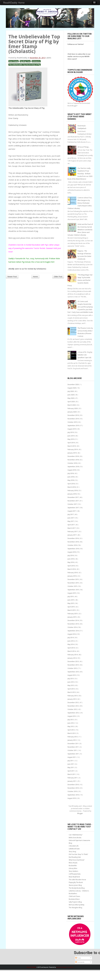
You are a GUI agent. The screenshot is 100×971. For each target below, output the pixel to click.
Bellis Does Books (75, 838)
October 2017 (73, 504)
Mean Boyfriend (74, 877)
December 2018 (73, 456)
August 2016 (72, 552)
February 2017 (73, 532)
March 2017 (72, 528)
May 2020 (71, 398)
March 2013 (72, 692)
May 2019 (71, 439)
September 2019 (73, 425)
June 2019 (71, 436)
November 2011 (73, 747)
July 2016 (71, 555)
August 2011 (72, 757)
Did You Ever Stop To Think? (78, 854)
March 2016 (72, 569)
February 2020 (73, 408)
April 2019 (71, 443)
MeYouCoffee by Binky (76, 905)
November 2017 (73, 501)
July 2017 (71, 514)
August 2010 (72, 798)
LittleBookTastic (74, 849)
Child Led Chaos (74, 896)
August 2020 (72, 388)
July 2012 (71, 720)
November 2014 (73, 624)
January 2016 (72, 576)
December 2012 (73, 702)
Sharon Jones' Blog (75, 885)
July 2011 (71, 761)
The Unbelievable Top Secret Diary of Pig (24, 65)
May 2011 (71, 767)
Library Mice (73, 868)
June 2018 (71, 477)
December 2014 (73, 620)
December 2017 (73, 497)
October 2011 (73, 750)
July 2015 (71, 596)
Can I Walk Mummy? (75, 835)
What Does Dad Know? (76, 860)
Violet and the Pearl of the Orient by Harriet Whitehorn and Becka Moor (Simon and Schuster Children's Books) (80, 229)
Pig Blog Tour (25, 61)
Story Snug (72, 851)
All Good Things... (84, 147)
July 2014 (71, 638)
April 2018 (71, 484)
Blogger (80, 813)
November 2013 (73, 665)
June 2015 (71, 600)
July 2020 (71, 391)
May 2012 (71, 726)
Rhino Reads (73, 863)
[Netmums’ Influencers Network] (80, 934)
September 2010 (73, 795)
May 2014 (71, 644)
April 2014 (71, 648)
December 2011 (73, 744)
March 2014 (72, 651)
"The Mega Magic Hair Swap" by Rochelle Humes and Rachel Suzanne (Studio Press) (80, 280)
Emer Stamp (13, 61)
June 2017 (71, 518)
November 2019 (73, 419)
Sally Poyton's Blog (75, 902)
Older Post (58, 276)
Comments (80, 962)
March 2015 (72, 610)
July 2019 (71, 432)
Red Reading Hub (75, 857)
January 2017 (72, 535)
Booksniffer (73, 866)
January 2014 (72, 658)
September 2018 (73, 467)
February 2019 (73, 449)
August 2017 (72, 511)
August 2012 (72, 716)
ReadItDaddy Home (14, 2)
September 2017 (73, 508)
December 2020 (73, 384)
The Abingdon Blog (75, 908)
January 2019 (72, 453)
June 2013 (71, 682)
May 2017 (71, 521)
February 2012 (73, 737)
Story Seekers (73, 871)
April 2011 (71, 771)
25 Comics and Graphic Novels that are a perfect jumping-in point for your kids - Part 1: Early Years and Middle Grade (80, 306)
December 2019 (73, 415)
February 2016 (73, 573)
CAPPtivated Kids (74, 874)
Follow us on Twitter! (76, 44)
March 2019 (72, 446)
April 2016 (71, 566)
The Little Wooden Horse (77, 880)
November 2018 (73, 460)
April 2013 (71, 689)
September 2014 (73, 631)
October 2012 (73, 709)
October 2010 (73, 791)
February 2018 (73, 490)
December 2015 (73, 579)
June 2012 (71, 723)
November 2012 (73, 706)
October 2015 (73, 586)
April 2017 (71, 525)
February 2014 (73, 655)
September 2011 (73, 754)
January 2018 (72, 494)
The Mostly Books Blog (77, 888)
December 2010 (73, 785)
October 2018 (73, 463)
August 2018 (72, 470)
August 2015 (72, 593)
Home (35, 276)
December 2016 (73, 538)
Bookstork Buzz (74, 899)
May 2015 (71, 603)
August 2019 (72, 429)
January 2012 (72, 740)
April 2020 (71, 402)
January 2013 (72, 699)
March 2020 (72, 405)
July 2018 (71, 473)
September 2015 (73, 590)
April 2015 (71, 607)
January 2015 (72, 617)
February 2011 (73, 778)
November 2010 (73, 788)
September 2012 (73, 713)
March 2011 (72, 774)
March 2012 (72, 733)
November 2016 (73, 542)
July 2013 (71, 679)
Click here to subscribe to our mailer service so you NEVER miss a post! (79, 56)
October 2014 (73, 627)
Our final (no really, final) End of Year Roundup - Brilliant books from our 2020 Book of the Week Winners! (80, 173)
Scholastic (36, 61)
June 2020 (71, 395)
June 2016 (71, 559)
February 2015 (73, 614)
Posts (79, 958)
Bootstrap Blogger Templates (64, 967)
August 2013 (72, 675)
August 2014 (72, 634)
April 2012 (71, 730)
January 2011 (72, 781)
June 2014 (71, 641)
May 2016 (71, 562)
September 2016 (73, 549)
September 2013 (73, 672)
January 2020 (72, 412)
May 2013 (71, 685)
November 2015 (73, 583)
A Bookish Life (74, 846)
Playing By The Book (76, 882)
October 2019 (73, 422)
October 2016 (73, 545)
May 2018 (71, 480)
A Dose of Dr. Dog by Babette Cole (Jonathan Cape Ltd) (85, 355)
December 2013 (73, 661)
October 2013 (73, 668)
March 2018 (72, 487)
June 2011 (71, 764)
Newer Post (12, 276)
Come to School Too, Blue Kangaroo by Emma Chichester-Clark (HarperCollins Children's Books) (80, 203)
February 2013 (73, 696)
